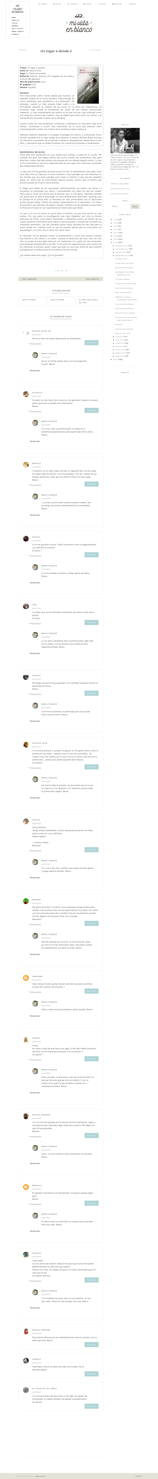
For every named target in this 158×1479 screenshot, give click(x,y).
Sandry (36, 1038)
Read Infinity (40, 1476)
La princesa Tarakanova (124, 304)
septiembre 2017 (122, 255)
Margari (36, 900)
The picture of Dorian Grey (125, 284)
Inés (34, 605)
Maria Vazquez (49, 353)
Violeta (36, 820)
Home (13, 17)
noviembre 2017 (122, 249)
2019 (115, 236)
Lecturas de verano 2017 (120, 189)
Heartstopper (29, 300)
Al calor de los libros (44, 1388)
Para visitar (17, 28)
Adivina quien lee (41, 331)
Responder (91, 343)
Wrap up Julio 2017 (122, 333)
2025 (115, 223)
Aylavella (37, 393)
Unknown (37, 976)
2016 (115, 359)
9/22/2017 (46, 357)
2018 (115, 239)
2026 (115, 220)
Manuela (37, 1185)
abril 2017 (120, 346)
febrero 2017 (121, 353)
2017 (115, 242)
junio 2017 (120, 340)
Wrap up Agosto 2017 (123, 292)
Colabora (15, 34)
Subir (138, 1476)
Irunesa (36, 675)
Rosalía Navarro (41, 1115)
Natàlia (36, 537)
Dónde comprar (18, 31)
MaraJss (36, 463)
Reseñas (15, 26)
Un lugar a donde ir (123, 279)
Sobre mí (15, 20)
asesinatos (22, 50)
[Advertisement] (125, 84)
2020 (115, 233)
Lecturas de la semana (120, 194)
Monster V (119, 324)
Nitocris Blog (39, 743)
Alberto (36, 1359)
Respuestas (35, 344)
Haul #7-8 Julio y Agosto (125, 313)
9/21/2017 (36, 334)
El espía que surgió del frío (88, 301)
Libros (14, 23)
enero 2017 (120, 356)
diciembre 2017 (122, 246)
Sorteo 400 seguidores (120, 184)
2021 (115, 229)
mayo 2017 (120, 343)
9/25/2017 (36, 1363)
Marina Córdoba (41, 1330)
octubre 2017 (121, 252)
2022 (115, 226)
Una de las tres (121, 259)
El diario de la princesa (124, 263)
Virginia (36, 1253)
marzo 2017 (120, 350)
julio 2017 (119, 337)
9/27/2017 (36, 1392)
